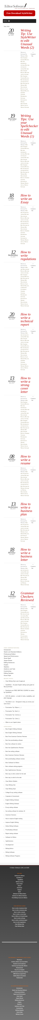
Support (20, 889)
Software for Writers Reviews (19, 895)
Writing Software (25, 107)
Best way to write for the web (13, 777)
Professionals (19, 967)
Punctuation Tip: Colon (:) (12, 718)
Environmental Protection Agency (19, 971)
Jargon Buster (8, 660)
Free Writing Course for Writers (19, 897)
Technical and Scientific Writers (19, 965)
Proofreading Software (11, 829)
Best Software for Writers (12, 762)
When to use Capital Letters (13, 722)
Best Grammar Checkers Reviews (14, 755)
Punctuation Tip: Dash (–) (12, 711)
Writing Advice (24, 105)
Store (19, 891)
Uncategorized (24, 636)
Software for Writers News (19, 893)
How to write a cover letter (19, 914)
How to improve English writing (13, 818)
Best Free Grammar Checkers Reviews (25, 57)
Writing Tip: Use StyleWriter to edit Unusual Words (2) (28, 38)
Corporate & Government (12, 796)
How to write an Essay (26, 198)
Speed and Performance (11, 656)
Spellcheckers (24, 103)
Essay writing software (11, 807)
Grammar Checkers (10, 815)
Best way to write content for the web (15, 774)
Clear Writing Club (10, 785)
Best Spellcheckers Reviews (24, 87)
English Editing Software (12, 800)
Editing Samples (8, 673)
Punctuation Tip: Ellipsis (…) (13, 707)
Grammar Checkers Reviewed (27, 596)
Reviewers (19, 959)
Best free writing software (12, 751)
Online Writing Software (11, 826)
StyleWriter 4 (19, 877)
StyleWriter (20, 879)
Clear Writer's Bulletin (11, 781)
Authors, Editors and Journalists (19, 961)
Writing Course (19, 881)
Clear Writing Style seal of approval (15, 681)
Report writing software (11, 833)
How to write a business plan (26, 509)
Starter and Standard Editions (12, 652)
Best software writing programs (13, 766)
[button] (5, 21)
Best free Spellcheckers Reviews (25, 70)
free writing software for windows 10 (15, 811)
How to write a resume (26, 459)
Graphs (6, 665)
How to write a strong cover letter (26, 385)
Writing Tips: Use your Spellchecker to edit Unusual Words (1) (29, 126)
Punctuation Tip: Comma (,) (13, 715)
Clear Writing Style (10, 788)
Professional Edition (10, 654)
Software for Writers (10, 837)
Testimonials (19, 977)
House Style (7, 675)
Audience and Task (9, 669)
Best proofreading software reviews (15, 759)
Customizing (7, 671)
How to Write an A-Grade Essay (19, 916)
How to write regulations (19, 922)
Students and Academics (19, 963)
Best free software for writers (25, 66)
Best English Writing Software (13, 732)
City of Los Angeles (19, 969)
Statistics (6, 667)
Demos (19, 885)
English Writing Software (12, 803)
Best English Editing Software (13, 729)
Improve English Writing (12, 822)
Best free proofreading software (24, 63)
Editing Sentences (9, 662)
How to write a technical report (27, 319)
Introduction (7, 650)
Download (19, 887)
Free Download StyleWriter (19, 13)
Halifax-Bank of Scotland (19, 975)
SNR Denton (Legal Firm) (19, 973)
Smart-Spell (7, 658)
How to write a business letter (26, 555)
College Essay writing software (13, 792)
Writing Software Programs (12, 856)
